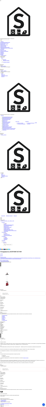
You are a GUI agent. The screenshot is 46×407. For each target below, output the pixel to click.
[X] (4, 249)
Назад (6, 223)
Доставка (3, 319)
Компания (5, 237)
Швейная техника (6, 261)
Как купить (5, 233)
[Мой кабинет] (0, 216)
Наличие (3, 316)
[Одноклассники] (2, 249)
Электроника (19, 258)
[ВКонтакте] (0, 249)
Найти (1, 406)
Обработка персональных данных (6, 403)
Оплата (3, 318)
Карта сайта (2, 404)
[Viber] (5, 249)
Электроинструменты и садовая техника (11, 258)
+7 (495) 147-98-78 (3, 55)
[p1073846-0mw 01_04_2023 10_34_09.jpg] (7, 285)
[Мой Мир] (3, 249)
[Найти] (1, 40)
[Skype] (8, 249)
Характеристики (4, 315)
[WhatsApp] (7, 249)
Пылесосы (2, 261)
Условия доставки (25, 357)
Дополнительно (4, 320)
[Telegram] (9, 249)
